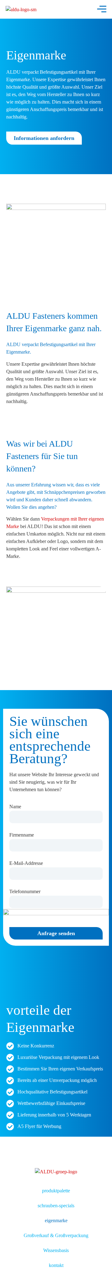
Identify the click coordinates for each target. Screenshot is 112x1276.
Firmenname (21, 835)
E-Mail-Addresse (26, 863)
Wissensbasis (56, 1250)
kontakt (56, 1265)
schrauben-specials (56, 1205)
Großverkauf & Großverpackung (56, 1235)
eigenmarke (56, 1220)
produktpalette (56, 1190)
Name (15, 806)
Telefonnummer (24, 891)
